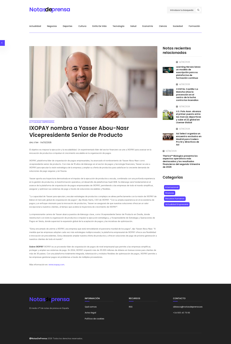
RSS (130, 306)
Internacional (171, 187)
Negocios (52, 26)
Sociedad (178, 26)
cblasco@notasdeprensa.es (188, 306)
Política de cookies (94, 318)
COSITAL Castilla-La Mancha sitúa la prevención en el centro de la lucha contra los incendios (187, 95)
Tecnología (118, 26)
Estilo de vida (99, 26)
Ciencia (163, 26)
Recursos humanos (174, 198)
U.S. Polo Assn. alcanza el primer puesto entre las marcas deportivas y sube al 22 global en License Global (188, 117)
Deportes (67, 26)
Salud (133, 26)
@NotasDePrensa (38, 338)
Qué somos (91, 306)
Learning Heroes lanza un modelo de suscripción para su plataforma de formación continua (188, 72)
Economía (147, 26)
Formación (194, 26)
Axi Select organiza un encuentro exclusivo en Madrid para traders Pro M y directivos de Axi (188, 139)
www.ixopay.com (56, 264)
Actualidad (35, 26)
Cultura (82, 26)
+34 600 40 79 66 (181, 312)
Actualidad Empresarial (176, 204)
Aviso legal (90, 312)
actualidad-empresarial (41, 122)
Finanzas (169, 193)
